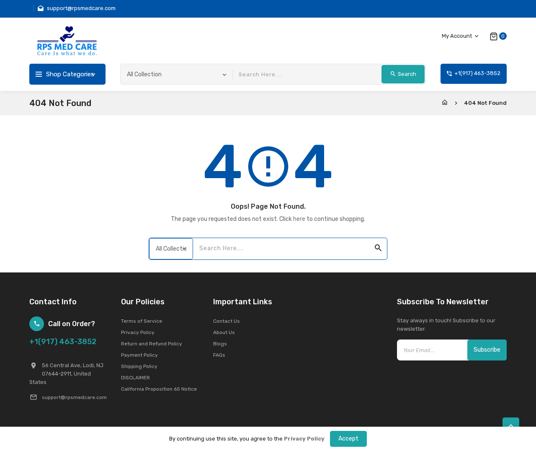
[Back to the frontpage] (444, 103)
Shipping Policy (139, 366)
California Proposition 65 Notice (159, 389)
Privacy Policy (138, 332)
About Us (224, 332)
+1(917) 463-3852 (62, 341)
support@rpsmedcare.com (74, 397)
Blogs (220, 344)
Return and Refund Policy (151, 344)
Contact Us (226, 321)
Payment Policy (139, 355)
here (299, 219)
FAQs (219, 355)
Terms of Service (141, 321)
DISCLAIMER (135, 378)
